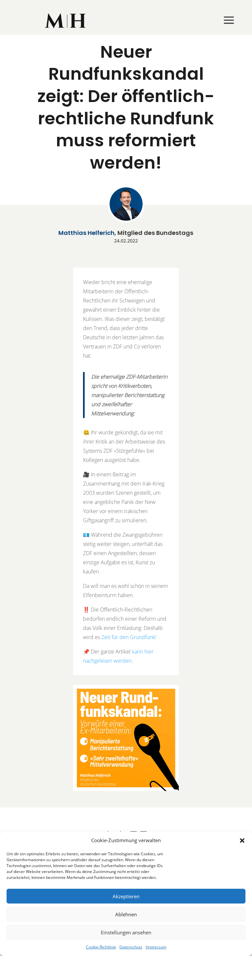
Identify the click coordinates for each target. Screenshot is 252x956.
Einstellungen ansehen (126, 932)
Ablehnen (126, 914)
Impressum (156, 947)
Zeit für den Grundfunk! (129, 637)
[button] (242, 840)
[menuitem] (65, 21)
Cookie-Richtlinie (101, 947)
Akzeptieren (126, 896)
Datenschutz (130, 947)
